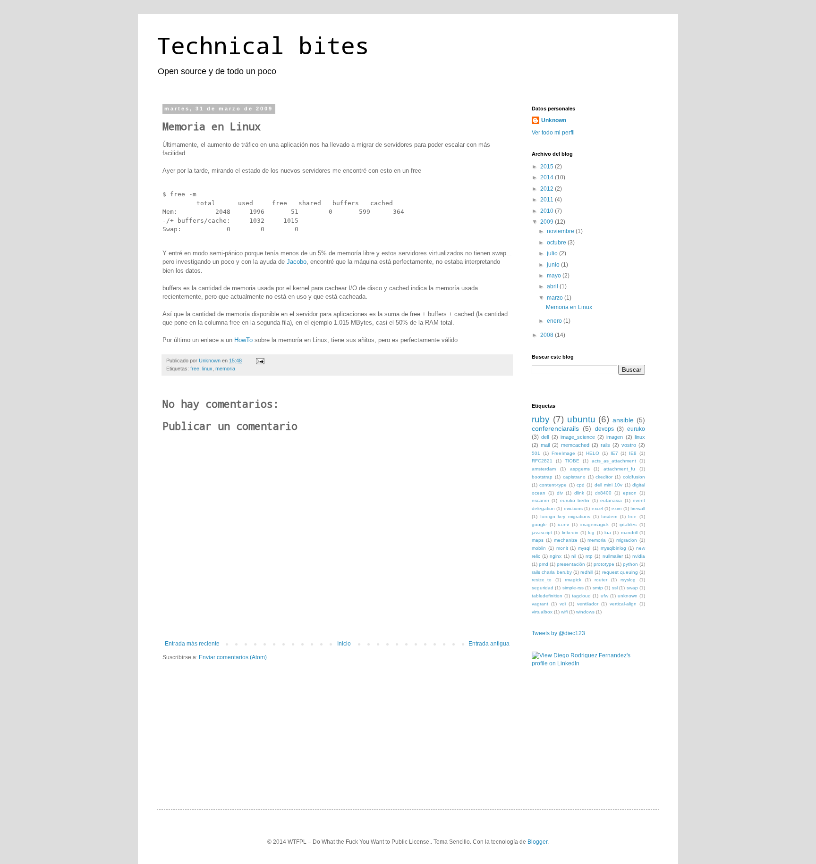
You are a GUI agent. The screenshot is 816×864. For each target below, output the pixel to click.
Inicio (344, 643)
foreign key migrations (565, 516)
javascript (542, 532)
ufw (604, 595)
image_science (578, 437)
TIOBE (572, 460)
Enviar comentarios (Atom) (233, 657)
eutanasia (611, 500)
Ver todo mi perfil (553, 132)
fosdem (609, 516)
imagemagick (594, 524)
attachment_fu (619, 468)
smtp (598, 587)
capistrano (574, 476)
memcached (575, 445)
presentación (571, 564)
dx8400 (603, 492)
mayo (554, 275)
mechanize (566, 540)
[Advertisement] (579, 729)
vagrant (540, 603)
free (194, 368)
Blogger (537, 842)
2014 (547, 177)
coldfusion (634, 476)
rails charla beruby (552, 572)
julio (553, 253)
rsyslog (628, 579)
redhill (586, 572)
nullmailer (613, 556)
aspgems (580, 468)
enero (555, 321)
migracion (626, 540)
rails (605, 445)
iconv (563, 524)
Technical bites (263, 45)
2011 (547, 199)
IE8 (633, 453)
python (630, 564)
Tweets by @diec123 (558, 633)
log (591, 532)
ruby (541, 419)
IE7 (614, 453)
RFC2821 (542, 460)
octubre (557, 242)
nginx (555, 556)
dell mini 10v (609, 484)
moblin (539, 548)
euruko (636, 429)
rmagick (573, 579)
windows (585, 611)
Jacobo (296, 261)
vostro (628, 445)
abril (553, 286)
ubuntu (581, 419)
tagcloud (581, 595)
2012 (547, 188)
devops (604, 429)
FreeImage (563, 453)
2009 (547, 221)
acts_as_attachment (614, 460)
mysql (584, 548)
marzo (555, 297)
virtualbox (542, 611)
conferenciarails (555, 428)
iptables (628, 524)
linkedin (570, 532)
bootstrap (542, 476)
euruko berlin (574, 500)
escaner (540, 500)
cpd (581, 484)
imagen (614, 437)
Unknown (553, 120)
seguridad (542, 587)
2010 (547, 211)
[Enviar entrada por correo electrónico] (260, 360)
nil (573, 556)
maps (538, 540)
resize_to (542, 579)
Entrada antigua (489, 643)
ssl (615, 587)
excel (597, 508)
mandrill (629, 532)
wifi (564, 611)
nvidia (638, 556)
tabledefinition (547, 595)
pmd (543, 564)
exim (616, 508)
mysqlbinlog (613, 548)
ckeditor (603, 476)
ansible (623, 420)
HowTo (243, 340)
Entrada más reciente (192, 643)
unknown (628, 595)
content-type (553, 484)
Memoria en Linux (569, 307)
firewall (637, 508)
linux (207, 368)
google (539, 524)
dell (545, 437)
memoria (225, 368)
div (560, 492)
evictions (573, 508)
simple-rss (573, 587)
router (601, 579)
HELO (592, 453)
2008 (547, 335)
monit (562, 548)
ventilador (587, 603)
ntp (589, 556)
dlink (579, 492)
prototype (604, 564)
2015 (547, 166)
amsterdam (544, 468)
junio (554, 264)
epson (630, 492)
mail (545, 445)
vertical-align (623, 603)
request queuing (620, 572)
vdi (563, 603)
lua (607, 532)
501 (536, 453)
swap (632, 587)
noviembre (561, 231)
